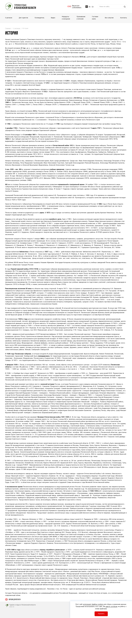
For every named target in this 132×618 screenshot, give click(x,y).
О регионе (8, 18)
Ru (86, 6)
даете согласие (111, 606)
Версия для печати (14, 599)
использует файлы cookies (93, 604)
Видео (53, 18)
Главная (8, 28)
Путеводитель (39, 18)
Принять (101, 614)
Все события (109, 18)
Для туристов (23, 18)
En (89, 6)
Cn (93, 6)
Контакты (123, 18)
